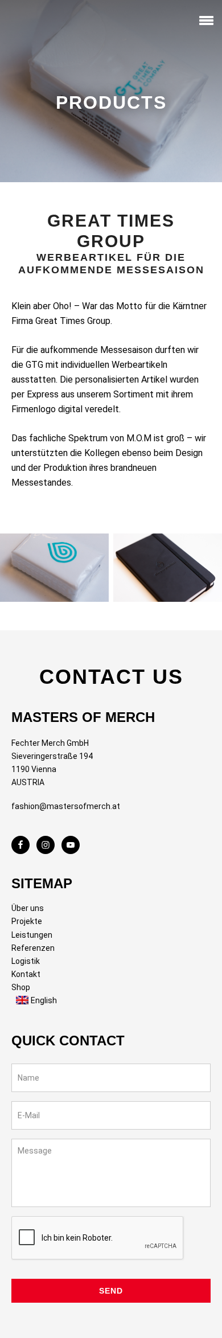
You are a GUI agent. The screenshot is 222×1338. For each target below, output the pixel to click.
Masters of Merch (31, 22)
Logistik (25, 961)
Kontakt (25, 974)
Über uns (27, 908)
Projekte (26, 921)
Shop (20, 987)
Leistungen (31, 934)
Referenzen (33, 948)
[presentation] (97, 1238)
